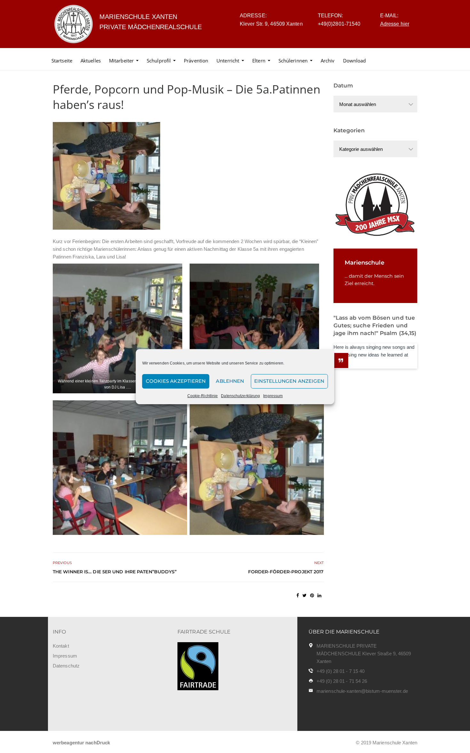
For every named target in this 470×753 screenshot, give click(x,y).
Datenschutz (66, 665)
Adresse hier (394, 24)
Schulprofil (159, 60)
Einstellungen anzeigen (289, 381)
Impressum (273, 396)
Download (354, 60)
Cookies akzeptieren (176, 381)
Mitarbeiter (121, 60)
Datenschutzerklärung (240, 396)
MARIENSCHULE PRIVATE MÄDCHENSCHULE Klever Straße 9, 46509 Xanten (364, 653)
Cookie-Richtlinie (202, 396)
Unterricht (227, 60)
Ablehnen (230, 381)
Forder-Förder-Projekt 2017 (286, 572)
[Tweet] (304, 595)
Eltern (258, 60)
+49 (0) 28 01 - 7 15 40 (340, 671)
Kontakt (61, 646)
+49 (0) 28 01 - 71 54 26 (342, 681)
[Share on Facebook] (297, 595)
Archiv (328, 60)
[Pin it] (312, 595)
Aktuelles (91, 60)
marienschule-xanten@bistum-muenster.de (362, 691)
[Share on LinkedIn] (319, 595)
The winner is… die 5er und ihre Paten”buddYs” (115, 572)
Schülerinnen (293, 60)
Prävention (196, 60)
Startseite (61, 60)
